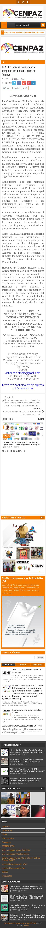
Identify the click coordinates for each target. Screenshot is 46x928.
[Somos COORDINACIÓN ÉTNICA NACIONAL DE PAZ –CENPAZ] (6, 673)
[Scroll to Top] (42, 924)
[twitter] (23, 2)
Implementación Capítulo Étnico (15, 854)
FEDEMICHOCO (8, 846)
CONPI (4, 834)
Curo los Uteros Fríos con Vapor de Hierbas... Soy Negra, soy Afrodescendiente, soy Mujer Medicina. (26, 887)
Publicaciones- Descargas (13, 517)
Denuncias (6, 842)
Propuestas (7, 876)
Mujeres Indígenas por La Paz (14, 864)
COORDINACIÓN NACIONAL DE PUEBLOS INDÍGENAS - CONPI (22, 725)
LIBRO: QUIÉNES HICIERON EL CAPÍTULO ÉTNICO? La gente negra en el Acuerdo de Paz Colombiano (27, 906)
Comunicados (8, 838)
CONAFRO (6, 826)
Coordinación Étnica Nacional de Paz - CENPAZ (20, 923)
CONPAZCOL (7, 830)
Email (7, 88)
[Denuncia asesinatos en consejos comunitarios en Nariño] (6, 713)
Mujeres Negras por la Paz (13, 868)
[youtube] (18, 2)
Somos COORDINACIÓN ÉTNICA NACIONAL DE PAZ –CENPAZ (27, 671)
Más (42, 517)
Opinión (5, 872)
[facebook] (27, 2)
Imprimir (16, 88)
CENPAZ (26, 925)
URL (26, 88)
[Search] (43, 25)
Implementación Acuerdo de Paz (16, 850)
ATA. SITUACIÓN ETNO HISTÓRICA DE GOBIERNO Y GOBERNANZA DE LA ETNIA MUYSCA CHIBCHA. (26, 760)
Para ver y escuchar (11, 788)
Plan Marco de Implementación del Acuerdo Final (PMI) (22, 580)
